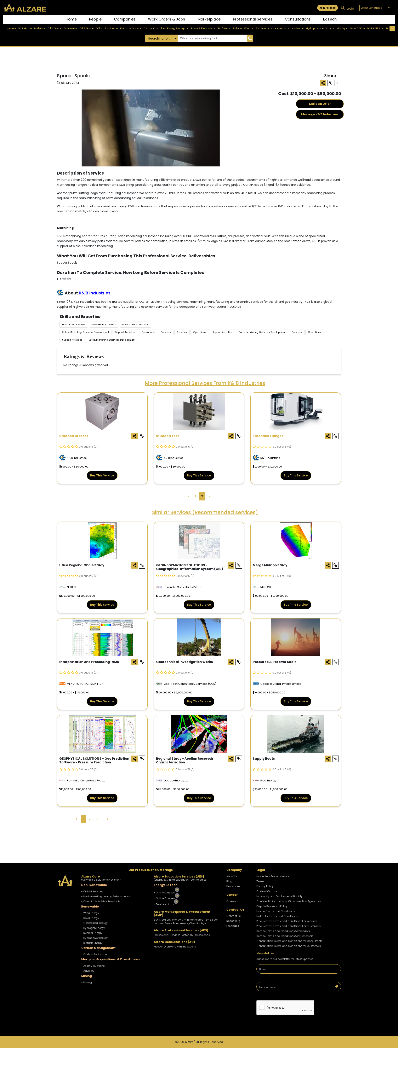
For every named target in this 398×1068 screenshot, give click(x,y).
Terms (260, 881)
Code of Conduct (267, 891)
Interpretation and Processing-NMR (89, 662)
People (95, 19)
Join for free (327, 8)
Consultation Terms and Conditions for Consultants (289, 941)
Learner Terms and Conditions (275, 911)
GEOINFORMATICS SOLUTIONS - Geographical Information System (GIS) (189, 567)
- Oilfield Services (92, 891)
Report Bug (233, 921)
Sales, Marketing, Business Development (85, 332)
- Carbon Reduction (94, 954)
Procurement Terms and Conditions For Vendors (286, 921)
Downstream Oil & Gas (135, 324)
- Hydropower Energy (94, 938)
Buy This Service (102, 475)
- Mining (86, 982)
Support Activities (125, 332)
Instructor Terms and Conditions (277, 916)
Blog (229, 881)
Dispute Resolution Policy (272, 906)
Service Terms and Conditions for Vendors (283, 931)
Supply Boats (264, 759)
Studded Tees (168, 436)
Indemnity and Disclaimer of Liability (279, 896)
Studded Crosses (73, 436)
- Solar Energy (90, 918)
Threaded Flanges (268, 436)
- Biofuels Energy (91, 943)
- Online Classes (164, 892)
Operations (148, 332)
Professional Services (252, 19)
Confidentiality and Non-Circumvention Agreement (289, 901)
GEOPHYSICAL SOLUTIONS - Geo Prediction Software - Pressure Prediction (94, 760)
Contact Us (233, 916)
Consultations (298, 19)
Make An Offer (320, 104)
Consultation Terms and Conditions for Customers (288, 946)
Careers (231, 901)
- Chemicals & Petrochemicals (100, 901)
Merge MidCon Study (270, 565)
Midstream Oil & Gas (104, 324)
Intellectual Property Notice (272, 876)
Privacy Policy (264, 886)
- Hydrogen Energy (93, 928)
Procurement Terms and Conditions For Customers (288, 926)
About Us (232, 876)
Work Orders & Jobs (166, 19)
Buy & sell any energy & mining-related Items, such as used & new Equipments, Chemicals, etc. (186, 921)
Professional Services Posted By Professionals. (182, 935)
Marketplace (209, 19)
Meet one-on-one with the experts (175, 946)
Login (350, 8)
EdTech (330, 19)
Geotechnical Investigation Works (184, 662)
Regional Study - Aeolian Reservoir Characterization (185, 760)
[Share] (323, 83)
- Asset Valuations (93, 966)
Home (71, 19)
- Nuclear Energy (91, 933)
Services (166, 332)
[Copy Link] (331, 83)
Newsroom (233, 886)
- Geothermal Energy (94, 923)
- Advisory (87, 971)
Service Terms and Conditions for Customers (284, 936)
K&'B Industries (94, 293)
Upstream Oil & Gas (73, 324)
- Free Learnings (164, 904)
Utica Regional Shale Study (81, 565)
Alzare (190, 1042)
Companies (125, 19)
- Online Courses (165, 898)
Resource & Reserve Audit (274, 662)
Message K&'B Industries (320, 114)
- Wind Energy (90, 913)
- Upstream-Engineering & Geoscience (105, 896)
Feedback (232, 926)
